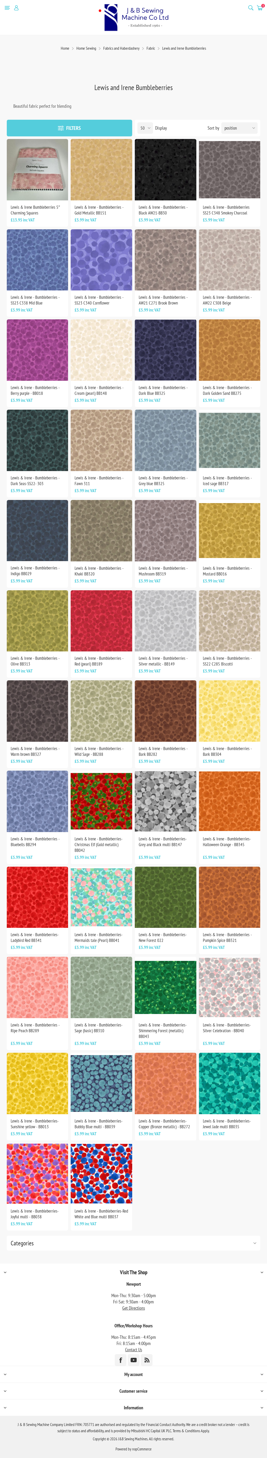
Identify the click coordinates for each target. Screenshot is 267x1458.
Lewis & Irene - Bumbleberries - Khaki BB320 (99, 571)
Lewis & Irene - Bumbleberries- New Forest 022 (162, 937)
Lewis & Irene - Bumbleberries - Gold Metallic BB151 (99, 210)
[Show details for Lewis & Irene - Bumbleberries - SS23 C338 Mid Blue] (37, 260)
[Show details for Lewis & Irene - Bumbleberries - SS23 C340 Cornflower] (101, 260)
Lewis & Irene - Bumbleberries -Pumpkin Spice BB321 (227, 937)
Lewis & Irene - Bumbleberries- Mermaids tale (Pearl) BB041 (98, 937)
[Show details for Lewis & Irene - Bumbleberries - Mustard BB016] (229, 530)
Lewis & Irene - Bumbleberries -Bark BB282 (163, 751)
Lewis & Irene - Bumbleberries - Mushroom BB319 (163, 571)
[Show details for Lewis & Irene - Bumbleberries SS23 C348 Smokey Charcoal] (229, 169)
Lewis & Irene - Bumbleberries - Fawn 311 (99, 480)
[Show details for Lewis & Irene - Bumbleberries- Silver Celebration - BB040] (229, 987)
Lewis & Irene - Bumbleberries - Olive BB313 (35, 661)
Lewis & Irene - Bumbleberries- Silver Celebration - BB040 (227, 1028)
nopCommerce (141, 1449)
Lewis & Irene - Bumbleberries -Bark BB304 (227, 751)
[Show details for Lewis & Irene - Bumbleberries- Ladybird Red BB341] (37, 897)
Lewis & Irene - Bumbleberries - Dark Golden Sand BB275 (227, 390)
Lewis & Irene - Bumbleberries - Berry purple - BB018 (35, 390)
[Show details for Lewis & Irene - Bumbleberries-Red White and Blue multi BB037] (101, 1174)
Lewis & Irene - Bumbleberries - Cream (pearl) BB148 (99, 390)
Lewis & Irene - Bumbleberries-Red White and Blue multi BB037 (101, 1214)
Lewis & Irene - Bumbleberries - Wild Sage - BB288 (99, 751)
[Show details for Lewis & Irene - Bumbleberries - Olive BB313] (37, 621)
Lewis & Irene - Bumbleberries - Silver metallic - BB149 (163, 661)
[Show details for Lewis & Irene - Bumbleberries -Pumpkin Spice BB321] (229, 897)
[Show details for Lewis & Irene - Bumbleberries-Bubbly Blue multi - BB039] (101, 1083)
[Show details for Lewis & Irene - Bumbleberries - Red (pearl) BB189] (101, 621)
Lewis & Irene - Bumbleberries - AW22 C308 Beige (227, 300)
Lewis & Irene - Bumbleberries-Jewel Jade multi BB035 (227, 1124)
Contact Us (133, 1350)
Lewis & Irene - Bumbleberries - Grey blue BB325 (163, 480)
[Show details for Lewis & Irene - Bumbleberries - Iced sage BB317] (229, 440)
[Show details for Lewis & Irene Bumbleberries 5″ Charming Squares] (37, 169)
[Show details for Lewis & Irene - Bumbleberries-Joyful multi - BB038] (37, 1174)
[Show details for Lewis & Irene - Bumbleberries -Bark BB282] (165, 711)
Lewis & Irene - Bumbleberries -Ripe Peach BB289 (35, 1028)
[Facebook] (120, 1360)
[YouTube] (133, 1360)
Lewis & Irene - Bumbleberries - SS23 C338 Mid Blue (35, 300)
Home (65, 48)
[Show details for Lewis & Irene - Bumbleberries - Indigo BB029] (37, 530)
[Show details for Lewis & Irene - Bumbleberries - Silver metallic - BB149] (165, 621)
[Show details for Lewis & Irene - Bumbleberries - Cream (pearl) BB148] (101, 350)
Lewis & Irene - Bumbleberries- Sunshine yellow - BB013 (34, 1124)
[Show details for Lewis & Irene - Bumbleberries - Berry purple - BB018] (37, 350)
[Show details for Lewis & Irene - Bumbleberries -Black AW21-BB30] (165, 169)
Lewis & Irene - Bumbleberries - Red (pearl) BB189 (99, 661)
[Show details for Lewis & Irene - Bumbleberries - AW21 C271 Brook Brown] (165, 260)
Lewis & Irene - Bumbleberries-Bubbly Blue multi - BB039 (99, 1124)
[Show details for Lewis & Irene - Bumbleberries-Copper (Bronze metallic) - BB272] (165, 1083)
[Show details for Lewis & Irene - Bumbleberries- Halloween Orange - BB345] (229, 801)
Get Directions (133, 1308)
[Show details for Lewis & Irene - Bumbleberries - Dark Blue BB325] (165, 350)
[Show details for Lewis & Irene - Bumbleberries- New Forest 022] (165, 897)
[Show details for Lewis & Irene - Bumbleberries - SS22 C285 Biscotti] (229, 621)
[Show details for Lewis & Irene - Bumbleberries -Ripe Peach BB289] (37, 987)
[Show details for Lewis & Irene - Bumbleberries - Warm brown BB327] (37, 711)
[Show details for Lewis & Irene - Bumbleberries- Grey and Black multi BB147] (165, 801)
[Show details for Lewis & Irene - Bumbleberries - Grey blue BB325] (165, 440)
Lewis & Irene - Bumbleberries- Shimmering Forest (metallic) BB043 (162, 1030)
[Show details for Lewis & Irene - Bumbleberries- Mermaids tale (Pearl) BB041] (101, 897)
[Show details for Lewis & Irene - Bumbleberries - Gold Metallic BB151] (101, 169)
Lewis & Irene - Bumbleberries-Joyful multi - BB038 (35, 1214)
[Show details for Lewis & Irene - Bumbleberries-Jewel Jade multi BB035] (229, 1083)
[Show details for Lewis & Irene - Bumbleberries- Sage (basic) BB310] (101, 987)
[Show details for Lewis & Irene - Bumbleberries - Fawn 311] (101, 440)
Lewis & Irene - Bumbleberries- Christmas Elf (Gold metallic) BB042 (98, 844)
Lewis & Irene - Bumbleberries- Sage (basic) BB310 (98, 1028)
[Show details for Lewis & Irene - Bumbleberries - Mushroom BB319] (165, 530)
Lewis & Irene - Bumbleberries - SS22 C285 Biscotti (227, 661)
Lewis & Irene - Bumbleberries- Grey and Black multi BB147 (162, 841)
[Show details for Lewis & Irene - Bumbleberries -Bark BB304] (229, 711)
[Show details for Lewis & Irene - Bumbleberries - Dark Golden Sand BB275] (229, 350)
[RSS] (147, 1360)
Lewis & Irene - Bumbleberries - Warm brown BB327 (35, 751)
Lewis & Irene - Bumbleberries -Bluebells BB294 (35, 841)
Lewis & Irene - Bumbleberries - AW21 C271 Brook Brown (163, 300)
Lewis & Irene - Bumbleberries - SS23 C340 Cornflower (99, 300)
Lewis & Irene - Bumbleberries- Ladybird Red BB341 (34, 937)
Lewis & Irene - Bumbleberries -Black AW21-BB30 (163, 210)
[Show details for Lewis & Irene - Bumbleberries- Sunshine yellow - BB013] (37, 1083)
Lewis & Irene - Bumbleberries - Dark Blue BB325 (163, 390)
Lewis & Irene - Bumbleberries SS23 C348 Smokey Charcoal (226, 210)
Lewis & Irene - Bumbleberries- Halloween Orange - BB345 (227, 841)
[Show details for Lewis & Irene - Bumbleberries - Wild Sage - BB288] (101, 711)
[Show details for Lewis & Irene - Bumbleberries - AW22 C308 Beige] (229, 260)
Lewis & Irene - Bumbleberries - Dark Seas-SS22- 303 (35, 480)
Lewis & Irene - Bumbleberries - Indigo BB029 (35, 570)
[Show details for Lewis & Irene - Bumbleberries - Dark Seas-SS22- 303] (37, 440)
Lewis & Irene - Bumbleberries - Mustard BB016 (227, 571)
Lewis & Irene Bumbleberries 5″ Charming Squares (35, 210)
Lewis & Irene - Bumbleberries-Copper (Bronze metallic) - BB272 (164, 1124)
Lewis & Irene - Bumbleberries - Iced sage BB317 (227, 480)
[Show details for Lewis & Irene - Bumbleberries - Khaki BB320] (101, 530)
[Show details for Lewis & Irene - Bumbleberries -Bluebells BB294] (37, 801)
